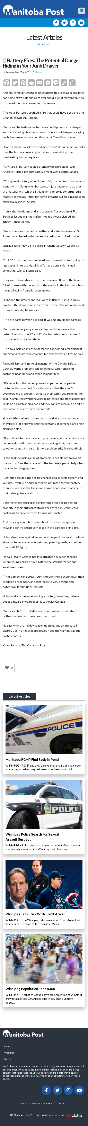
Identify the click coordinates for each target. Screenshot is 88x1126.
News (38, 72)
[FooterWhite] (74, 1115)
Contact (62, 1103)
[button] (81, 11)
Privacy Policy (42, 1103)
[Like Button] (7, 668)
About (24, 1103)
